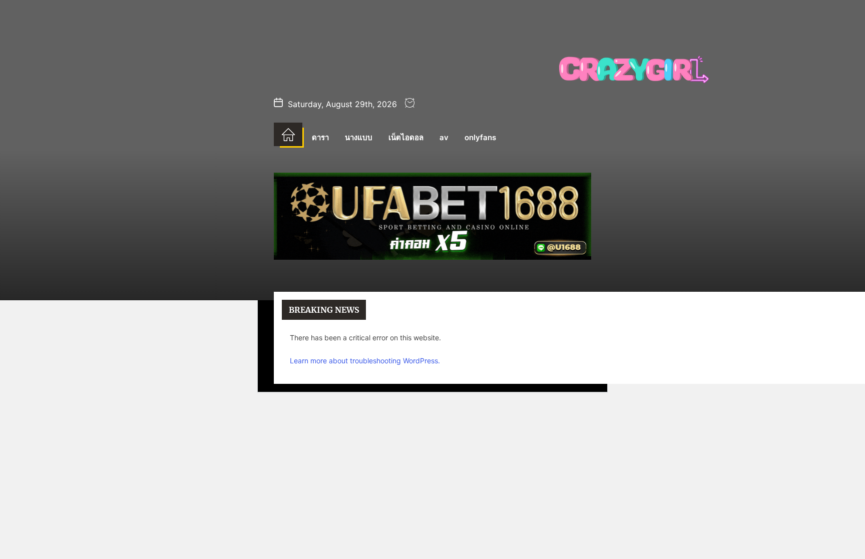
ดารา (320, 137)
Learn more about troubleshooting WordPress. (365, 360)
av (444, 137)
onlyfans (480, 137)
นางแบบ (358, 137)
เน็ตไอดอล (405, 137)
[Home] (288, 135)
